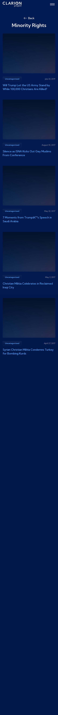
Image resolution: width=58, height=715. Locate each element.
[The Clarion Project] (12, 4)
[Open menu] (52, 4)
